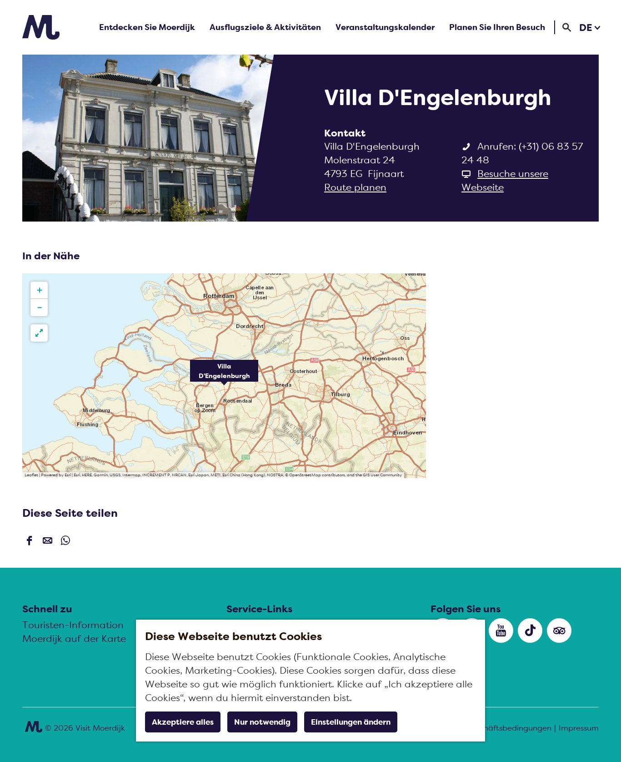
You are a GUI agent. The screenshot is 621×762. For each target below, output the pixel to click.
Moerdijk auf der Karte (74, 638)
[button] (224, 375)
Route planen (355, 187)
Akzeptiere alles (183, 722)
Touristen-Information (73, 625)
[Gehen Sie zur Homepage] (41, 27)
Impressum (579, 727)
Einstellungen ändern (351, 722)
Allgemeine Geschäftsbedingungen (487, 727)
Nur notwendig (262, 722)
